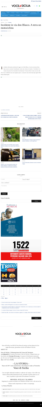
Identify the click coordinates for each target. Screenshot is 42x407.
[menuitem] (3, 12)
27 (32, 292)
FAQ (19, 400)
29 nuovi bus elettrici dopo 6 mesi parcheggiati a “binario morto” (12, 302)
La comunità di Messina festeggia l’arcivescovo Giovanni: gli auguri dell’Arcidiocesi (15, 310)
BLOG (17, 400)
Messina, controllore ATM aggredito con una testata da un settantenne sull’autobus (14, 304)
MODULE (27, 400)
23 (9, 292)
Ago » (6, 298)
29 (3, 294)
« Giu (2, 298)
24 (15, 292)
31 (15, 294)
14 (38, 289)
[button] (3, 6)
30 (9, 294)
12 (26, 289)
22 (3, 292)
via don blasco (7, 109)
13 (32, 289)
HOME (14, 400)
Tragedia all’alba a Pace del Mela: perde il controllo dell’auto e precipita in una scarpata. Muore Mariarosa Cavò (10, 146)
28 (38, 292)
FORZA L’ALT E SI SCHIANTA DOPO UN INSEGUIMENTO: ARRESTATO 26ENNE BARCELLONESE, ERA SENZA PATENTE (9, 166)
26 (26, 292)
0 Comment (9, 22)
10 (15, 289)
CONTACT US (23, 400)
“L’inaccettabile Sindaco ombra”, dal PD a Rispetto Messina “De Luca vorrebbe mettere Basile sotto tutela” (32, 117)
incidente (3, 109)
